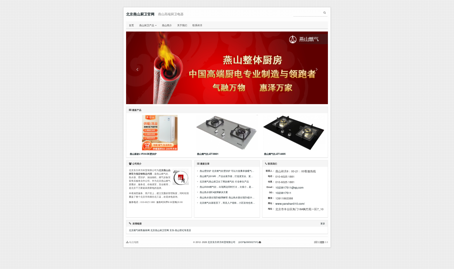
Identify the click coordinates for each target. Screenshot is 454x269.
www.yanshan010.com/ (290, 204)
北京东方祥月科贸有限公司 (221, 242)
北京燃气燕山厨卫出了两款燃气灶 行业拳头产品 (224, 181)
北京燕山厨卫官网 (140, 13)
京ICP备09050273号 (248, 241)
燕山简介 (167, 25)
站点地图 (134, 242)
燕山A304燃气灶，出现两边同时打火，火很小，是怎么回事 (227, 186)
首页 (131, 25)
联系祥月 (197, 25)
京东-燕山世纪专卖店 (180, 230)
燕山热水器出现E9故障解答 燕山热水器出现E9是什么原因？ (227, 197)
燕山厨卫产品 (147, 25)
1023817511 (283, 193)
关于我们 (182, 25)
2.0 (321, 242)
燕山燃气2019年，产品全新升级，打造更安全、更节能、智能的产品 (227, 176)
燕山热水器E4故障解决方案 (214, 192)
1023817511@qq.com (289, 187)
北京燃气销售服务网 (139, 230)
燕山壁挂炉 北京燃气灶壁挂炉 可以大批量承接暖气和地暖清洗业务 (227, 170)
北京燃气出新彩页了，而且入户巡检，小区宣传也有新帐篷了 (227, 202)
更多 (322, 223)
